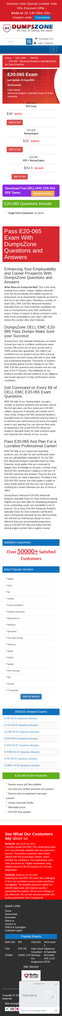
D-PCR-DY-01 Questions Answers (21, 745)
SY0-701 (22, 949)
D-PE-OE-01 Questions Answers (20, 718)
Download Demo (42, 193)
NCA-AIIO (49, 955)
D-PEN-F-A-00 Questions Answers (22, 765)
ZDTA (47, 962)
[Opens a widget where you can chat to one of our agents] (39, 997)
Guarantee (10, 917)
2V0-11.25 (49, 959)
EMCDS (34, 58)
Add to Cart (15, 122)
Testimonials (11, 914)
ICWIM (8, 955)
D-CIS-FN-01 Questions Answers (21, 725)
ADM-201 (10, 942)
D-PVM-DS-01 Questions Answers (22, 752)
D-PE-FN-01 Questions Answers (20, 759)
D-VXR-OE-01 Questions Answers (21, 732)
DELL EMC (20, 58)
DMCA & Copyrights (15, 927)
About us (9, 921)
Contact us (10, 924)
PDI (20, 942)
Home (8, 58)
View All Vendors (31, 697)
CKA (7, 949)
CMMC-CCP (24, 955)
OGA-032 (36, 942)
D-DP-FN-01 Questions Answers (21, 739)
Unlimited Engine (13, 931)
